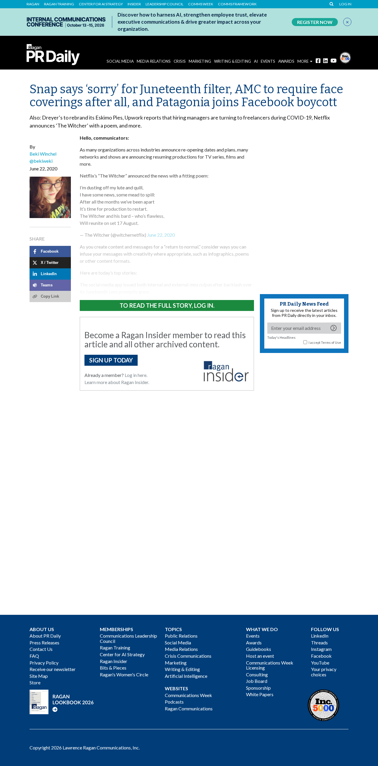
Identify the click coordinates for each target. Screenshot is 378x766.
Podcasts (174, 701)
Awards (254, 642)
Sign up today (111, 360)
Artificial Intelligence (186, 676)
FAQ (34, 656)
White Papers (259, 694)
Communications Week (188, 695)
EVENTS (268, 61)
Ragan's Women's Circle (124, 674)
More (303, 61)
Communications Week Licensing (269, 665)
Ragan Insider (113, 661)
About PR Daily (45, 635)
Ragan (33, 4)
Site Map (39, 676)
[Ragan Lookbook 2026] (62, 701)
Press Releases (44, 642)
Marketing (200, 61)
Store (35, 682)
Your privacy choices (323, 671)
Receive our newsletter (53, 669)
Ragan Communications (189, 708)
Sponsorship (258, 688)
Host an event (260, 656)
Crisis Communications (188, 656)
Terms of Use (331, 342)
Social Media (120, 61)
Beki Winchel (43, 154)
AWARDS (286, 61)
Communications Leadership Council (128, 638)
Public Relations (181, 635)
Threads (319, 642)
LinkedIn (319, 635)
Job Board (256, 681)
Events (253, 635)
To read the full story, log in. (167, 305)
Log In (345, 4)
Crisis (180, 61)
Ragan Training (59, 4)
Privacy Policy (44, 662)
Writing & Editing (232, 61)
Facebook (321, 656)
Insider (134, 4)
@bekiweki (41, 161)
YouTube (320, 662)
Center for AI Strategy (101, 4)
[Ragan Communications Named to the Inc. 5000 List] (345, 57)
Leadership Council (164, 4)
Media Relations (154, 61)
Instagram (321, 649)
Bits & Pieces (113, 667)
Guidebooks (258, 649)
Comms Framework (237, 4)
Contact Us (41, 649)
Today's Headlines (281, 337)
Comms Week (200, 4)
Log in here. (136, 375)
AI (256, 61)
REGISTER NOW (315, 22)
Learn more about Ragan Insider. (116, 382)
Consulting (257, 674)
